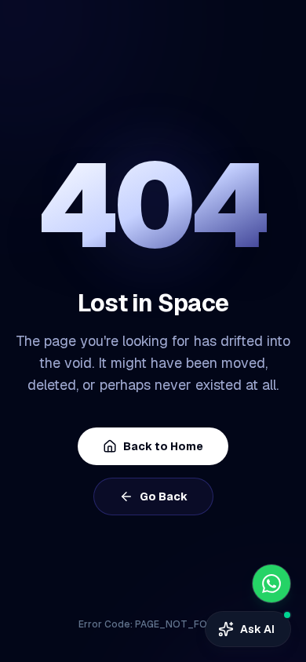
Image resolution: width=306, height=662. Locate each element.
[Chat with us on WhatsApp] (271, 583)
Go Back (164, 496)
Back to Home (163, 446)
